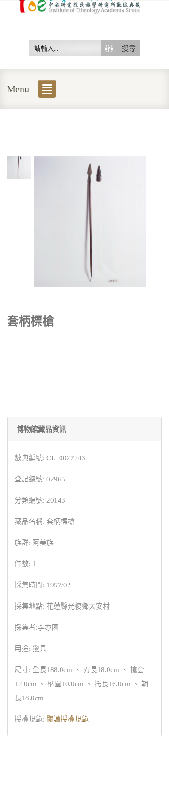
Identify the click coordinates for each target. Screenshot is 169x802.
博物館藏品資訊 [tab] (41, 429)
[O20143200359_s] (19, 166)
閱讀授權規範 (67, 719)
